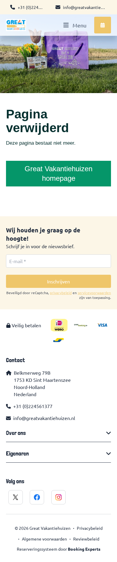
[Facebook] (37, 497)
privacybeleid (61, 292)
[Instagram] (58, 497)
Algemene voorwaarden (44, 538)
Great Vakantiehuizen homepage (58, 173)
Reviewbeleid (86, 538)
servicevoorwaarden (94, 292)
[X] (15, 497)
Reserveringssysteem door (58, 549)
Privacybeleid (90, 528)
